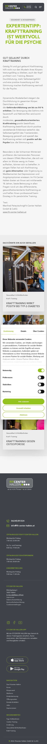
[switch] (41, 377)
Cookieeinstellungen (14, 605)
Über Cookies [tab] (38, 331)
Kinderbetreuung (12, 696)
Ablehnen (23, 415)
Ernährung (10, 725)
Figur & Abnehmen (13, 719)
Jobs (8, 705)
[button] (40, 7)
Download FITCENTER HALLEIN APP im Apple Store (17, 660)
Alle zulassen (23, 401)
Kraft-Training (11, 299)
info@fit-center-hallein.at (23, 525)
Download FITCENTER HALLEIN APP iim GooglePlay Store (17, 668)
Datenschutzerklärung (14, 600)
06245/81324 (17, 521)
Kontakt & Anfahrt (12, 702)
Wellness (10, 693)
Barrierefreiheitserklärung (15, 602)
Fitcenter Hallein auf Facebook (14, 622)
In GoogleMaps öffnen (15, 595)
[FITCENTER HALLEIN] (20, 484)
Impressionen (11, 708)
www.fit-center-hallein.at (14, 212)
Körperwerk (11, 690)
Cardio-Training (12, 722)
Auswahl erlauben (23, 408)
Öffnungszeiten (12, 699)
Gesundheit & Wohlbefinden (23, 20)
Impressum (10, 597)
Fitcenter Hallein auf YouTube (20, 622)
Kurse (8, 687)
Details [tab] (23, 331)
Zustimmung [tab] (8, 331)
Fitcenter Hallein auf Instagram (8, 622)
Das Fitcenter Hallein (14, 684)
